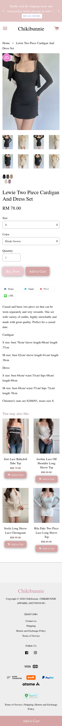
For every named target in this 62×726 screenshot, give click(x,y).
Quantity (7, 251)
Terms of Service (31, 635)
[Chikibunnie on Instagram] (35, 654)
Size (5, 218)
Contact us (31, 621)
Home (6, 43)
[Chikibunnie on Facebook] (26, 654)
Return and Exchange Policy (31, 630)
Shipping (31, 625)
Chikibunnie (31, 28)
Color (5, 234)
